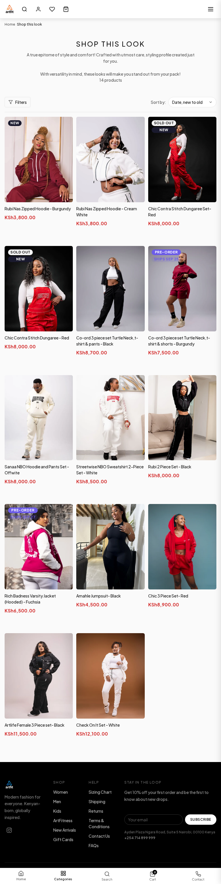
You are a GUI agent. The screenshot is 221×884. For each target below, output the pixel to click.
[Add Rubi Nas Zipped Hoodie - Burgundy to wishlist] (64, 126)
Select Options (39, 237)
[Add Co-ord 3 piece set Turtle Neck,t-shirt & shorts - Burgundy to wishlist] (208, 256)
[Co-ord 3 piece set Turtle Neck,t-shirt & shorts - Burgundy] (182, 288)
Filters (21, 102)
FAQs (94, 845)
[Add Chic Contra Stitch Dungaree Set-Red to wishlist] (208, 126)
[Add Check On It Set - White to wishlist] (136, 643)
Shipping (97, 801)
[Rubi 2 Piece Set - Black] (182, 418)
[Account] (38, 9)
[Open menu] (210, 9)
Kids (57, 811)
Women (60, 792)
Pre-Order (182, 366)
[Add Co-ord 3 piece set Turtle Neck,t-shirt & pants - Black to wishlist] (136, 256)
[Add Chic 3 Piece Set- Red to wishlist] (208, 514)
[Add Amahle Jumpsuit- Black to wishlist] (136, 514)
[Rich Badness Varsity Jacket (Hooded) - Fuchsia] (39, 546)
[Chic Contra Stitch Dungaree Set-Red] (182, 159)
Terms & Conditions (99, 823)
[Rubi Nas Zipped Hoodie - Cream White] (110, 159)
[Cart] (66, 9)
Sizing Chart (100, 792)
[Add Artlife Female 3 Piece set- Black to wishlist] (64, 643)
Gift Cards (63, 839)
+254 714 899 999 (139, 838)
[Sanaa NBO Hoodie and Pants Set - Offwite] (39, 418)
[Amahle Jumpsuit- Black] (110, 546)
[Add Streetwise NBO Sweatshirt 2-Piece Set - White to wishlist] (136, 385)
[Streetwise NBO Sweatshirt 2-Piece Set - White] (110, 418)
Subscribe (200, 819)
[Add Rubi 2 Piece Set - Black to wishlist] (208, 385)
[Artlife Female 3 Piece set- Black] (39, 676)
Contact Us (99, 836)
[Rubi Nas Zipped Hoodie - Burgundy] (39, 159)
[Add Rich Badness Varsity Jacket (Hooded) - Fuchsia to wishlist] (64, 514)
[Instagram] (9, 830)
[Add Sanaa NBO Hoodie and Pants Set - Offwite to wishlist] (64, 385)
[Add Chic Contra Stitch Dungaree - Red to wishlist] (64, 256)
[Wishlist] (52, 9)
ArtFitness (63, 820)
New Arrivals (64, 830)
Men (57, 801)
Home (10, 24)
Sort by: (158, 102)
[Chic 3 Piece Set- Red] (182, 546)
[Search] (24, 9)
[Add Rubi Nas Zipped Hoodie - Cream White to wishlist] (136, 126)
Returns (96, 811)
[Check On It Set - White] (110, 676)
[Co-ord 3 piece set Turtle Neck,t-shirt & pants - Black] (110, 288)
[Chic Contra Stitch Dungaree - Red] (39, 288)
